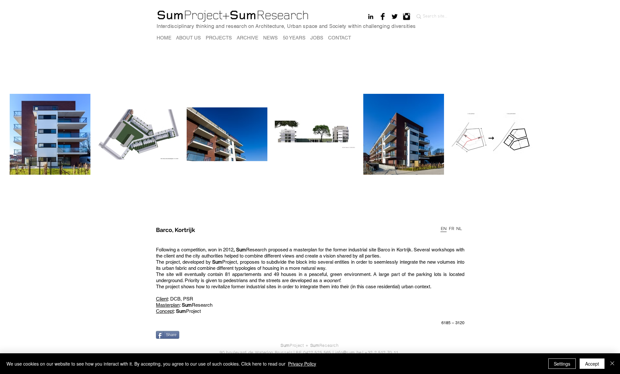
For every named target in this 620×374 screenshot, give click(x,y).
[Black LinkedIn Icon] (370, 16)
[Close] (612, 363)
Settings (562, 363)
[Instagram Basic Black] (406, 16)
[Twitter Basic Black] (394, 16)
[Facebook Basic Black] (382, 16)
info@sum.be (348, 352)
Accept (592, 363)
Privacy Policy (302, 363)
